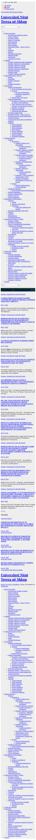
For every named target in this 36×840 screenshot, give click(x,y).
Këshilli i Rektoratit (13, 81)
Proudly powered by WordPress (10, 584)
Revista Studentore (17, 131)
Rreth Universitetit (9, 33)
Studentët (11, 123)
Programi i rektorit (13, 38)
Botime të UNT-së (13, 195)
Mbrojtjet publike (13, 55)
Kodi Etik (11, 265)
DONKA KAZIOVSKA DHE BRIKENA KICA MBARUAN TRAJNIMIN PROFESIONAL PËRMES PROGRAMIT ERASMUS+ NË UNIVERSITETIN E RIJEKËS (16, 473)
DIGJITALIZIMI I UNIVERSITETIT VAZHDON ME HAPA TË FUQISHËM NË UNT (17, 563)
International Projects (14, 217)
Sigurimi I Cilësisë (13, 221)
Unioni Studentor (17, 124)
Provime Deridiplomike (22, 92)
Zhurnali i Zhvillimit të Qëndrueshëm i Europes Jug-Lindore (24, 180)
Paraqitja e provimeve (18, 108)
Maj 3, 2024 (4, 305)
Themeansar (4, 586)
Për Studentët (8, 86)
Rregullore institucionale (15, 113)
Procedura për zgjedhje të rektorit (17, 35)
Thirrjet (14, 202)
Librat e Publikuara (13, 197)
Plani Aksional (12, 43)
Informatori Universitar (15, 54)
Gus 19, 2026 (5, 568)
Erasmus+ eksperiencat (18, 204)
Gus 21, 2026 (5, 531)
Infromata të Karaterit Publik (16, 260)
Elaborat (14, 249)
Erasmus (10, 212)
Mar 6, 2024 (4, 327)
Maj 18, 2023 (5, 479)
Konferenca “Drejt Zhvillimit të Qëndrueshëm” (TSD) (25, 176)
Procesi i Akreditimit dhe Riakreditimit (19, 224)
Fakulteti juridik (12, 72)
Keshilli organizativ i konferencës (25, 147)
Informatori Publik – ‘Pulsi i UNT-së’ (19, 47)
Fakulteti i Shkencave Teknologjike (18, 69)
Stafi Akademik (12, 45)
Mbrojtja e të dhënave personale (17, 278)
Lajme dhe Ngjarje (19, 294)
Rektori (10, 77)
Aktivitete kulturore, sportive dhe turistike (20, 273)
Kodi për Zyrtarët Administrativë (17, 275)
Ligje (9, 48)
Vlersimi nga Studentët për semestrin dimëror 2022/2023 (22, 232)
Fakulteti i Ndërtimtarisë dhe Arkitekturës (20, 62)
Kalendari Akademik (18, 109)
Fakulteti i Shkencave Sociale (16, 67)
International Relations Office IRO (18, 211)
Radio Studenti (16, 129)
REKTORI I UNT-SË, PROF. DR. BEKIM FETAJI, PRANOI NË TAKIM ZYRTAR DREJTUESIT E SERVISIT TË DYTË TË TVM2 (17, 552)
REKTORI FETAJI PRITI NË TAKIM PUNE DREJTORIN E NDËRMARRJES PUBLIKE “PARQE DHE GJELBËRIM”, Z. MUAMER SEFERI (15, 538)
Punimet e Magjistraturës (15, 194)
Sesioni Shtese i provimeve (20, 97)
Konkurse (11, 50)
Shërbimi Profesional (14, 84)
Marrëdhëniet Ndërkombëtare (13, 199)
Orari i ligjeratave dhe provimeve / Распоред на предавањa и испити (22, 105)
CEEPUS (11, 214)
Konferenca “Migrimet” (26, 157)
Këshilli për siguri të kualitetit (20, 246)
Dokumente (15, 205)
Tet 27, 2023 (4, 387)
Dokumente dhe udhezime (19, 111)
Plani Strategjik (12, 42)
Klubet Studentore (17, 128)
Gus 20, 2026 (5, 545)
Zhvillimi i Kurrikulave (15, 222)
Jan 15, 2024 (4, 346)
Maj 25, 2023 (5, 457)
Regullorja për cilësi (17, 248)
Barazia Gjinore (12, 271)
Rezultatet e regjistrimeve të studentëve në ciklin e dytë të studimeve (23, 101)
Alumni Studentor (17, 133)
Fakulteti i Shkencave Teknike (17, 65)
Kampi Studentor (17, 135)
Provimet (14, 91)
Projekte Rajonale (21, 187)
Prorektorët (11, 79)
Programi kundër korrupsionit (16, 276)
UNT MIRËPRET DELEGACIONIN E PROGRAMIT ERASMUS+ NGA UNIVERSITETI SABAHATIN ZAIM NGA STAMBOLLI (17, 381)
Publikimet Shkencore (14, 189)
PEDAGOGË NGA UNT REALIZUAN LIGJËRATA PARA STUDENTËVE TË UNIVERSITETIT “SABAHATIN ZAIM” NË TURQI (18, 361)
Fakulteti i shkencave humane (16, 74)
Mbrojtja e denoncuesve (15, 270)
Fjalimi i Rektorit (13, 37)
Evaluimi (10, 238)
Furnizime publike (13, 258)
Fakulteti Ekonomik (14, 70)
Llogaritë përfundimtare (15, 256)
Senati (10, 82)
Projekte (14, 184)
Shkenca (10, 140)
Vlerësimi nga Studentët (15, 226)
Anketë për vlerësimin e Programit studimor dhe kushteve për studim (21, 240)
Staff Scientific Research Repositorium (23, 190)
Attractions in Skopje (14, 59)
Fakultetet (7, 60)
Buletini (10, 52)
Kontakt (6, 281)
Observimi (11, 236)
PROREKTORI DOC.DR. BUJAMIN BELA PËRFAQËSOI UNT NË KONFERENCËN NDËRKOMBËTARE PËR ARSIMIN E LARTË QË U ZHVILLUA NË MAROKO (18, 321)
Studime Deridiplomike (15, 87)
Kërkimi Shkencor (9, 138)
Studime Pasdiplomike (14, 99)
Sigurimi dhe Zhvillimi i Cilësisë (13, 219)
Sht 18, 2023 (4, 433)
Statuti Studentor (17, 126)
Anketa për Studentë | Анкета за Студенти (21, 243)
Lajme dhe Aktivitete (10, 251)
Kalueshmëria (12, 234)
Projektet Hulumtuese (14, 192)
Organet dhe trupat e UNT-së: (13, 75)
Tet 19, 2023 (4, 409)
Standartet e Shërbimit (14, 280)
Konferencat (15, 141)
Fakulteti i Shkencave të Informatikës (19, 64)
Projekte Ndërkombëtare (23, 185)
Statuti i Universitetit (14, 40)
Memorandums (12, 216)
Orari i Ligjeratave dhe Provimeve (22, 89)
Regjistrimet (11, 57)
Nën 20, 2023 (5, 366)
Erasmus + (11, 200)
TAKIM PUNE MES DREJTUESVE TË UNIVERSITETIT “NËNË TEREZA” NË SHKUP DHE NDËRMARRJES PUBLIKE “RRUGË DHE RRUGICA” (17, 524)
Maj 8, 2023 (4, 501)
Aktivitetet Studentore (18, 136)
